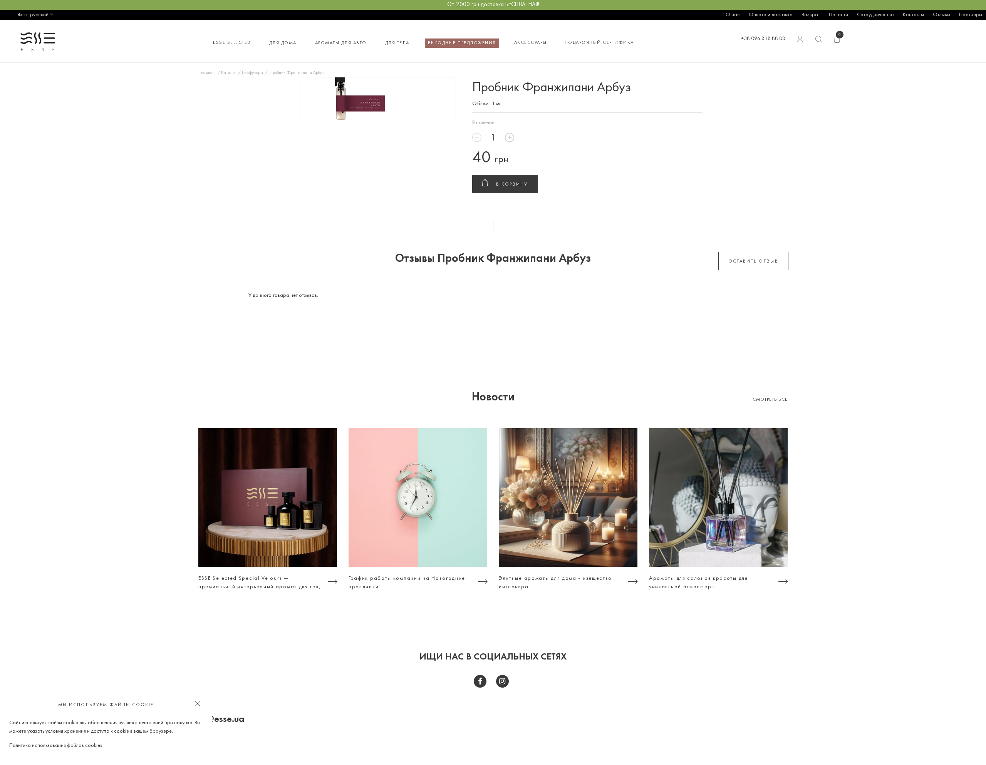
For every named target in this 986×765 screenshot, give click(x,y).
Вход (800, 41)
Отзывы (941, 14)
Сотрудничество (875, 14)
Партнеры (970, 14)
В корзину (512, 184)
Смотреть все (770, 399)
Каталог (228, 72)
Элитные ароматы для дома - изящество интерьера (555, 582)
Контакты (913, 14)
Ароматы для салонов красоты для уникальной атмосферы (698, 582)
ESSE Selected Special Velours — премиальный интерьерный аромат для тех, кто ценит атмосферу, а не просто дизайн (259, 583)
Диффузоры (252, 72)
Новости (838, 14)
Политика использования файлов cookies (55, 745)
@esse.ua (225, 719)
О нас (733, 14)
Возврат (811, 14)
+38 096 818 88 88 (763, 38)
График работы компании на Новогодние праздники (407, 582)
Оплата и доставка (771, 14)
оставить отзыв (753, 261)
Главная (207, 72)
